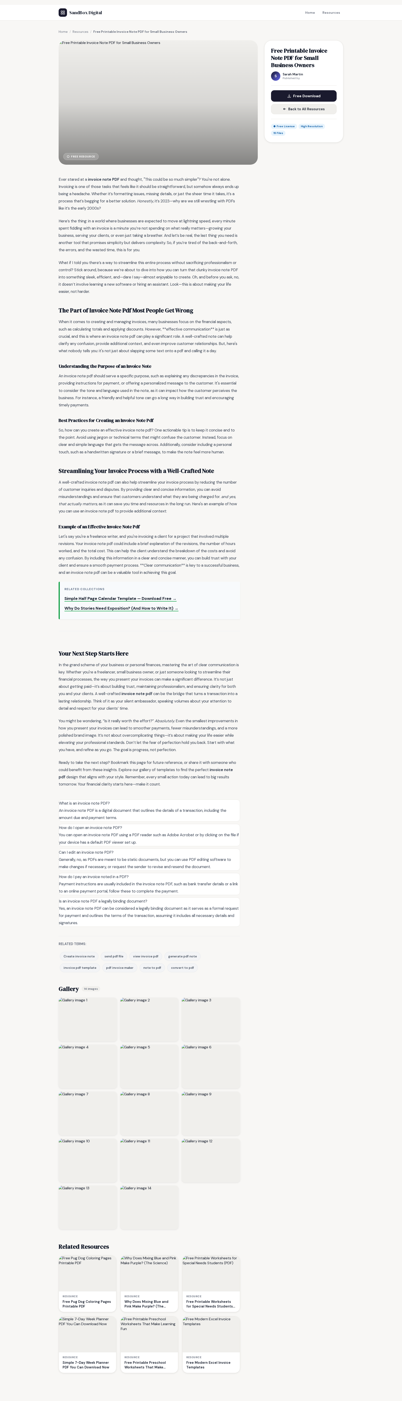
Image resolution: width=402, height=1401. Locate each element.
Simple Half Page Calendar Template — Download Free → (120, 598)
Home (310, 12)
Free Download (307, 96)
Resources (331, 12)
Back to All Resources (306, 109)
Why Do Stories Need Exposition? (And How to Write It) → (121, 608)
